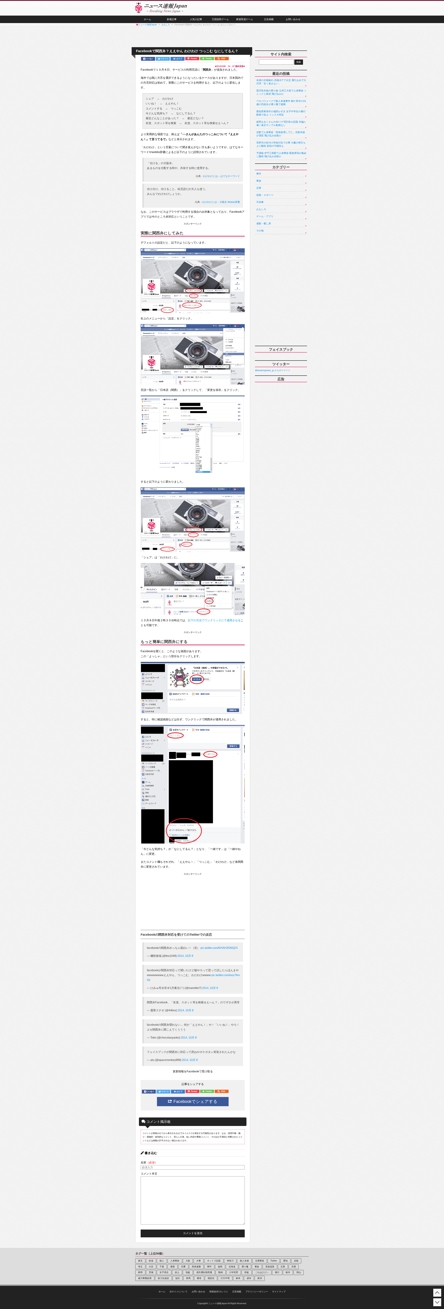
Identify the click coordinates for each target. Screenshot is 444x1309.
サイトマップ (279, 1291)
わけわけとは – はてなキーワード (221, 176)
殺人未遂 (244, 1260)
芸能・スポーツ (264, 195)
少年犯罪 (233, 1272)
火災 (151, 1266)
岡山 (298, 1272)
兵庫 (183, 1266)
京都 (293, 1266)
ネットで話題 (214, 1260)
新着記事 (172, 19)
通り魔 (245, 1266)
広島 (283, 1266)
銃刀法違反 (163, 1278)
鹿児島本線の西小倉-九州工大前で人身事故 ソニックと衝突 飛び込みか (281, 92)
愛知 (285, 1260)
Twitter (273, 1260)
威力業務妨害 (145, 1278)
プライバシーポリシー (256, 1291)
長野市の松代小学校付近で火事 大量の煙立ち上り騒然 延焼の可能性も (281, 144)
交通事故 (259, 1260)
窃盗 (246, 1272)
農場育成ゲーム (244, 19)
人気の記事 (196, 19)
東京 (140, 1260)
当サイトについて (178, 1291)
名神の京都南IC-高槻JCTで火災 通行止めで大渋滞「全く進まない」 (281, 82)
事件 (258, 173)
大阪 (188, 1260)
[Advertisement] (222, 37)
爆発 (199, 1278)
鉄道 (151, 1260)
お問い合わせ (293, 19)
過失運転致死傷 (204, 1272)
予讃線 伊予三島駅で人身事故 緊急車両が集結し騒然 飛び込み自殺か (281, 155)
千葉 (162, 1266)
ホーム (147, 19)
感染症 (211, 1278)
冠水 (177, 1278)
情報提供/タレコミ (218, 1291)
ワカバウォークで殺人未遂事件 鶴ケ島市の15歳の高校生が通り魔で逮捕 (281, 103)
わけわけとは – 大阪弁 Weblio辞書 (221, 202)
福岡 (220, 1266)
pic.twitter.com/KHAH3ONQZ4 (219, 947)
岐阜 (238, 1278)
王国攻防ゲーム (220, 19)
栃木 (288, 1272)
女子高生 (164, 1272)
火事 (198, 1260)
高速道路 (269, 1266)
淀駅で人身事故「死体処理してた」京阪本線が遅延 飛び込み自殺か (280, 134)
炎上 (177, 1272)
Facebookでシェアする (194, 1101)
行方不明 (225, 1278)
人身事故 (174, 1260)
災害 (258, 188)
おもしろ (261, 209)
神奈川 (230, 1260)
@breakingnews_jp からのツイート (272, 370)
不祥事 (260, 202)
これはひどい (262, 1272)
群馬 (188, 1278)
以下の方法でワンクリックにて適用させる (214, 620)
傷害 (172, 1266)
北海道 (232, 1266)
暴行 (277, 1272)
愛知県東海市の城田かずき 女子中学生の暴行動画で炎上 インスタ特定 (281, 113)
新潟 (259, 1278)
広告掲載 (269, 19)
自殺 (296, 1260)
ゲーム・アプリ (264, 216)
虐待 (249, 1278)
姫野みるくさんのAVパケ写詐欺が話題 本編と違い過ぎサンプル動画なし (281, 123)
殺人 (162, 1260)
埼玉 (140, 1266)
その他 (260, 230)
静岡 (140, 1272)
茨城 (151, 1272)
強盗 (188, 1272)
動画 (220, 1272)
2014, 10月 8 (185, 955)
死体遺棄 (196, 1266)
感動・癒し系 (263, 223)
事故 (258, 180)
